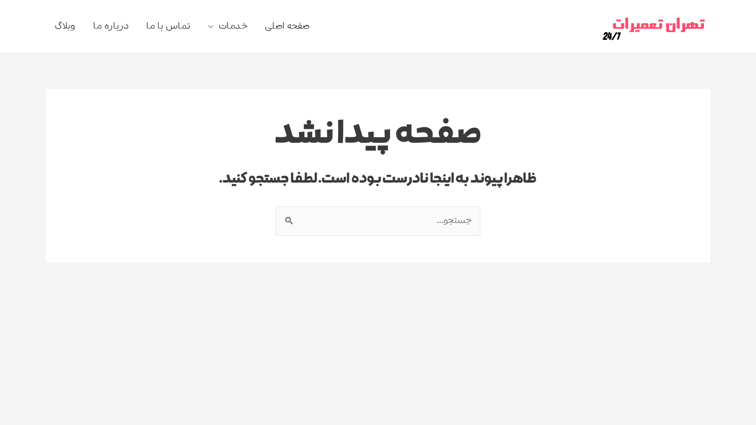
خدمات (233, 26)
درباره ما (110, 26)
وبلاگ (65, 26)
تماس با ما (168, 26)
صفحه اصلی (287, 26)
